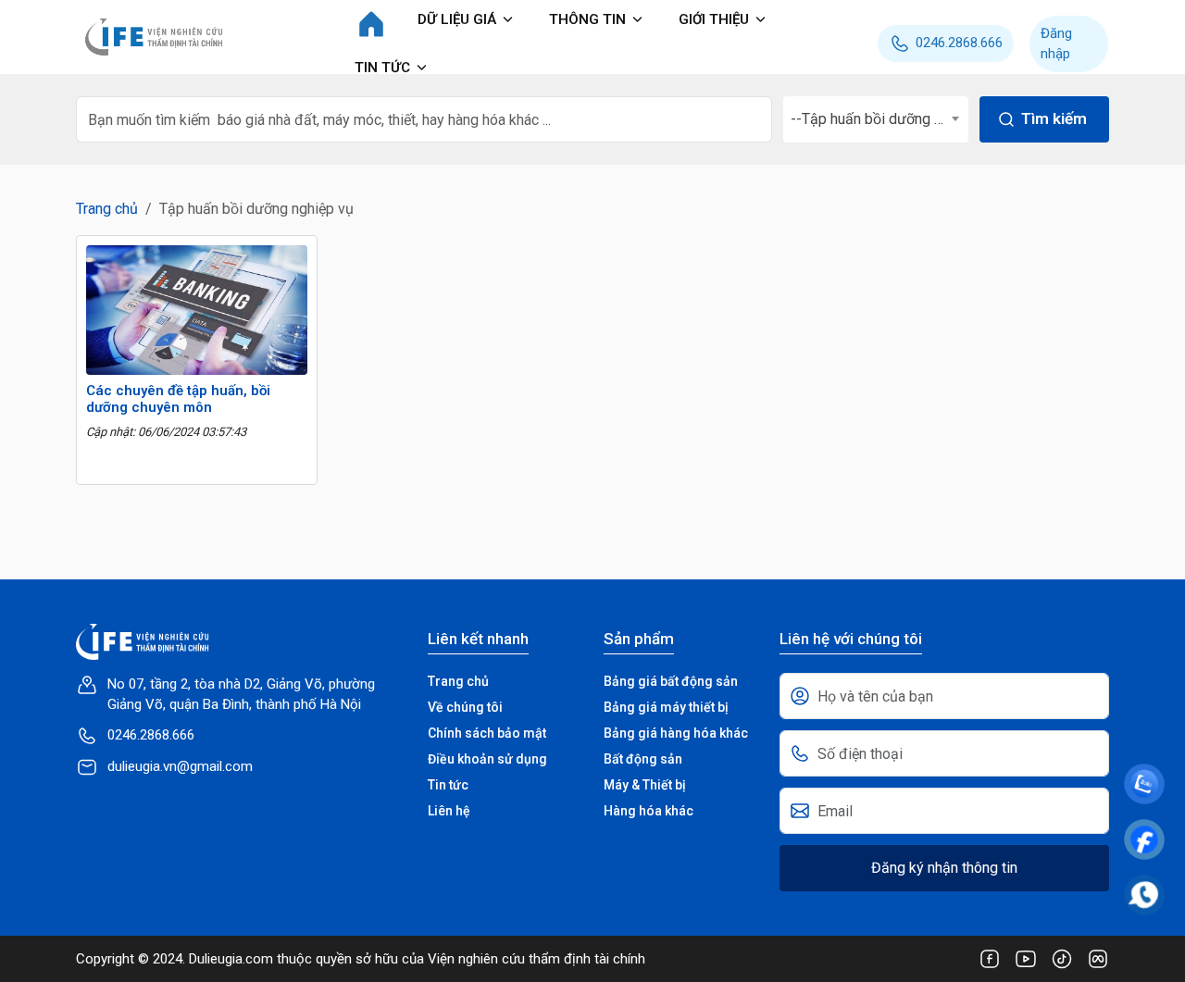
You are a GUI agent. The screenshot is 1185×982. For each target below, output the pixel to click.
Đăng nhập (1056, 44)
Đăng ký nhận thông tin (944, 867)
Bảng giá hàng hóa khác (676, 733)
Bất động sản (643, 759)
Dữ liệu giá (457, 19)
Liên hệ (449, 810)
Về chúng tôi (465, 707)
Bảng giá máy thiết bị (666, 707)
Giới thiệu (714, 19)
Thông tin (587, 19)
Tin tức (382, 67)
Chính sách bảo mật (487, 733)
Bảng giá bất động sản (671, 681)
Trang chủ (107, 209)
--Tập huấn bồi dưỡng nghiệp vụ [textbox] (879, 119)
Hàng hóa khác (648, 810)
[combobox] (875, 119)
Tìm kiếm (1054, 118)
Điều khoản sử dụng (487, 759)
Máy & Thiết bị (645, 784)
